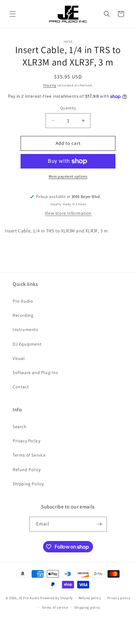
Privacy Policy (26, 441)
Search (20, 426)
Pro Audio (23, 301)
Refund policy (90, 598)
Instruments (25, 329)
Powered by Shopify (56, 598)
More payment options (68, 176)
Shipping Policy (28, 484)
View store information (68, 213)
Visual (19, 358)
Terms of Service (29, 455)
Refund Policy (27, 469)
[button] (13, 14)
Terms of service (55, 607)
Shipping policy (87, 607)
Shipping (49, 85)
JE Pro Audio (28, 598)
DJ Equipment (27, 344)
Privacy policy (119, 598)
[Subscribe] (100, 524)
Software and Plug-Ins (35, 372)
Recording (23, 315)
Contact (21, 387)
